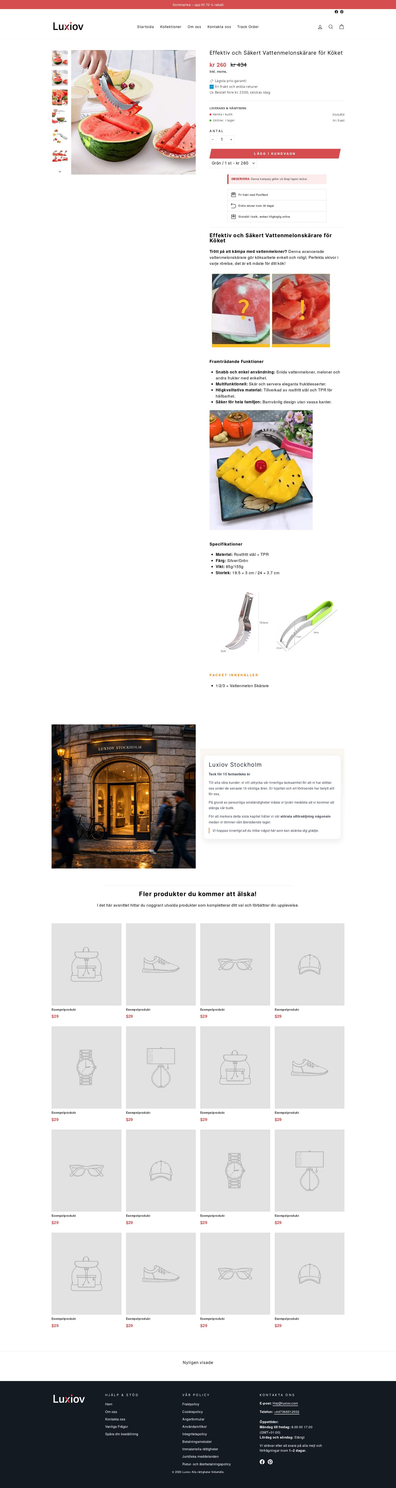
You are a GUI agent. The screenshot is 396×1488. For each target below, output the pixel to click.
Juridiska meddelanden (200, 1456)
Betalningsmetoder (197, 1441)
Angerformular (193, 1418)
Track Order (248, 27)
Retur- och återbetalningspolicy (206, 1463)
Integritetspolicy (194, 1433)
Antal (217, 131)
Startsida (145, 27)
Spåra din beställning (121, 1433)
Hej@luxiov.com (285, 1403)
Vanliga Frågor (116, 1426)
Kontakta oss (219, 27)
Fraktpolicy (190, 1403)
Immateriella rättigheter (200, 1448)
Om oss (194, 27)
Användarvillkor (194, 1426)
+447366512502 (286, 1411)
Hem (108, 1403)
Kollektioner (171, 27)
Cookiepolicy (192, 1411)
